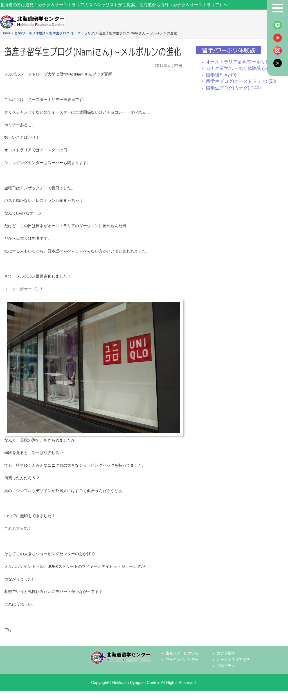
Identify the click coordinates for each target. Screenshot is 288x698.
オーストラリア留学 (233, 660)
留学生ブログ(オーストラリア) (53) (241, 81)
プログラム (226, 666)
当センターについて (182, 653)
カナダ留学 (226, 653)
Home (6, 33)
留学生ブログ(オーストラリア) (72, 33)
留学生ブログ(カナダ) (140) (233, 87)
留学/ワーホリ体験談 (30, 33)
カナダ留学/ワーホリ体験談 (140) (239, 68)
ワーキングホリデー (182, 660)
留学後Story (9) (221, 74)
